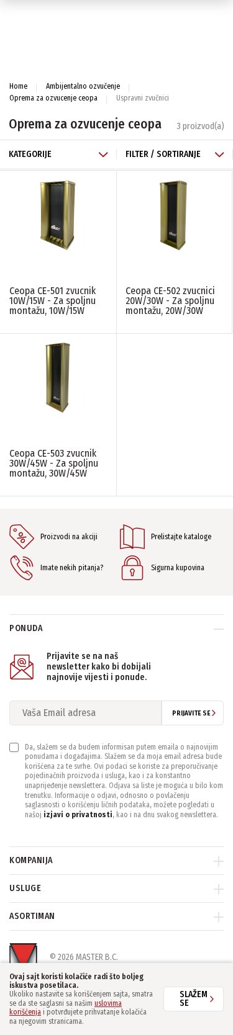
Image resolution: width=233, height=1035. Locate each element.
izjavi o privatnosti (77, 814)
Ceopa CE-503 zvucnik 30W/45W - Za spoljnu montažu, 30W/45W (53, 463)
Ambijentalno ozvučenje (83, 86)
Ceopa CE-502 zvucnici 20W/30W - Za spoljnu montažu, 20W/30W (170, 300)
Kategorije (30, 154)
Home (18, 86)
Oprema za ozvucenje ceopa (53, 98)
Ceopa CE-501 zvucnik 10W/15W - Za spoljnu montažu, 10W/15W (52, 300)
